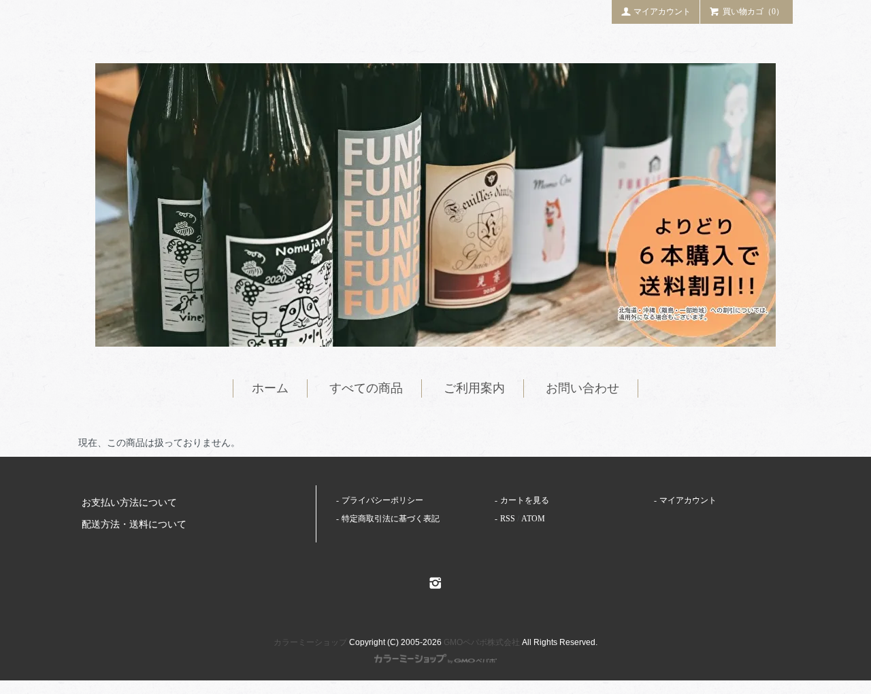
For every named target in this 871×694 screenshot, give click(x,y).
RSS (507, 518)
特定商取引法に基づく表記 (391, 518)
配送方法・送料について (134, 524)
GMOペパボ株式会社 (482, 642)
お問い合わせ (582, 388)
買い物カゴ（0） (753, 11)
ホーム (270, 388)
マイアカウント (662, 11)
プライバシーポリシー (382, 500)
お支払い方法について (129, 503)
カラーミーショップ (310, 642)
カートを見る (524, 500)
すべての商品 (366, 388)
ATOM (533, 518)
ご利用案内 (474, 388)
